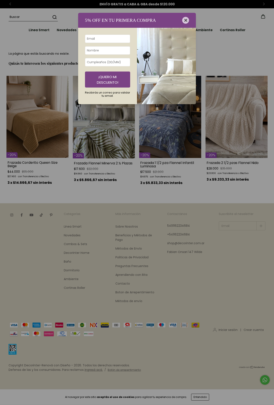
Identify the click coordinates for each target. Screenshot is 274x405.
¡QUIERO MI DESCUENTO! (107, 79)
